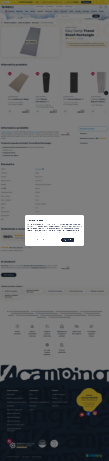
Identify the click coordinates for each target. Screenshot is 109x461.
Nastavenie (40, 240)
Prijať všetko (68, 240)
